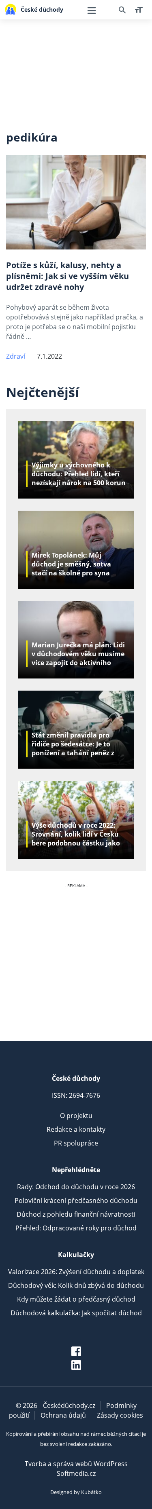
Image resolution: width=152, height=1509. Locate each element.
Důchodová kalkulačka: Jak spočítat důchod (76, 1312)
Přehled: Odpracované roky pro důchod (76, 1228)
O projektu (76, 1115)
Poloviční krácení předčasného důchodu (76, 1200)
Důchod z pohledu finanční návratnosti (76, 1214)
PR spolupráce (76, 1143)
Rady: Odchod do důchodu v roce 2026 (76, 1186)
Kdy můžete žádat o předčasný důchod (76, 1299)
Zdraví (15, 356)
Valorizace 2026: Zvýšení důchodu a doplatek (76, 1271)
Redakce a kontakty (76, 1129)
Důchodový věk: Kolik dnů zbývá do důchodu (76, 1285)
